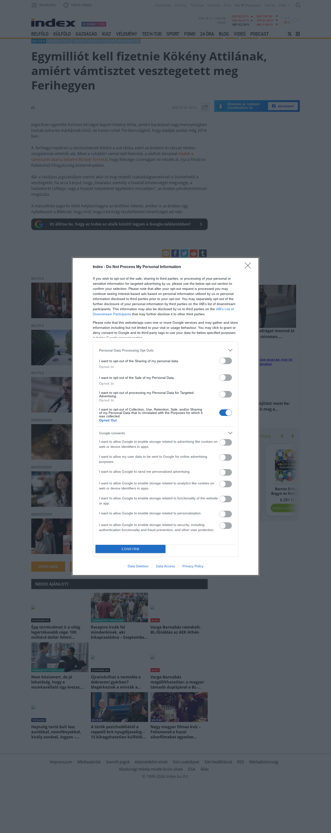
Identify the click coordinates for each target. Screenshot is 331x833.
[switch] (225, 361)
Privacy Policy (193, 566)
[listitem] (165, 350)
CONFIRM (131, 549)
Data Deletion (138, 566)
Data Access (165, 566)
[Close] (249, 267)
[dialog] (165, 416)
